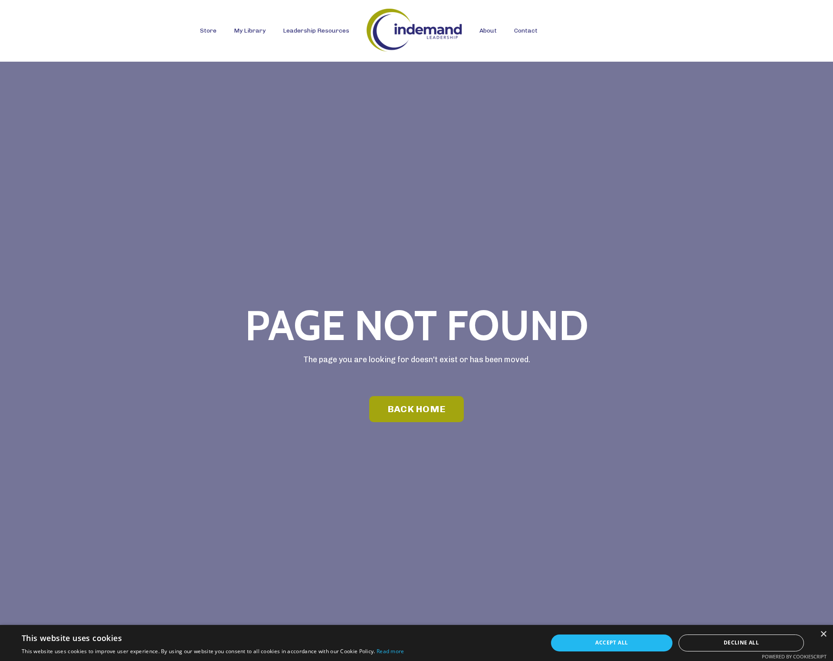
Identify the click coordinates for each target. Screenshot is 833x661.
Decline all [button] (741, 642)
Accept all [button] (611, 642)
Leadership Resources (316, 30)
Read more (390, 651)
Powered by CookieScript (794, 656)
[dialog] (416, 643)
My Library (250, 30)
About (488, 30)
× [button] (823, 634)
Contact (526, 30)
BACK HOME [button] (416, 408)
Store (208, 30)
